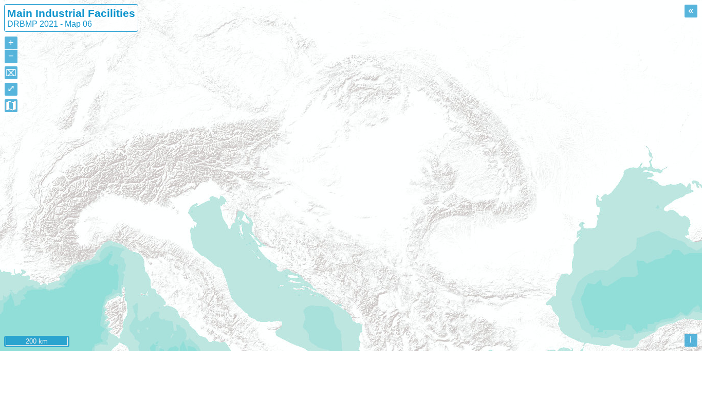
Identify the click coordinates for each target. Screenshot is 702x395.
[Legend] (11, 105)
